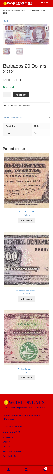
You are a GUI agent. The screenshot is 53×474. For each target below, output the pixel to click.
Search (26, 470)
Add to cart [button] (26, 220)
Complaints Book (10, 456)
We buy (6, 441)
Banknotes (16, 10)
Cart (40, 468)
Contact (6, 446)
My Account (8, 437)
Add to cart (21, 94)
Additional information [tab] (12, 117)
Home (8, 10)
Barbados (26, 10)
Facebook (9, 419)
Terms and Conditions (12, 451)
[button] (46, 28)
